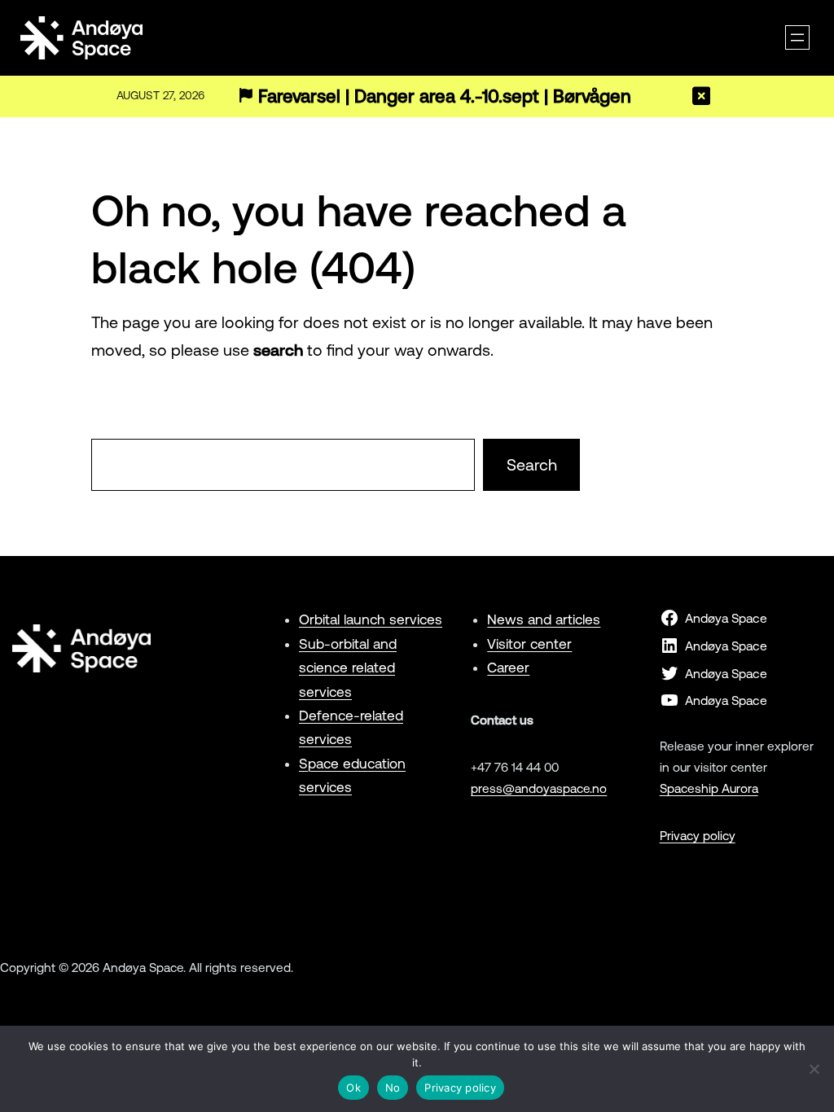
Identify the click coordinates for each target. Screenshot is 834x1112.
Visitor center (529, 644)
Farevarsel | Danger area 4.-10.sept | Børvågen (444, 96)
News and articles (543, 619)
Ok (353, 1087)
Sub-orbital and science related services (348, 668)
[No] (813, 1069)
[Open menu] (797, 37)
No (393, 1087)
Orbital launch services (370, 619)
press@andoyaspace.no (539, 788)
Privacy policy (697, 836)
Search (532, 465)
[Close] (701, 96)
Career (508, 667)
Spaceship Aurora (709, 788)
